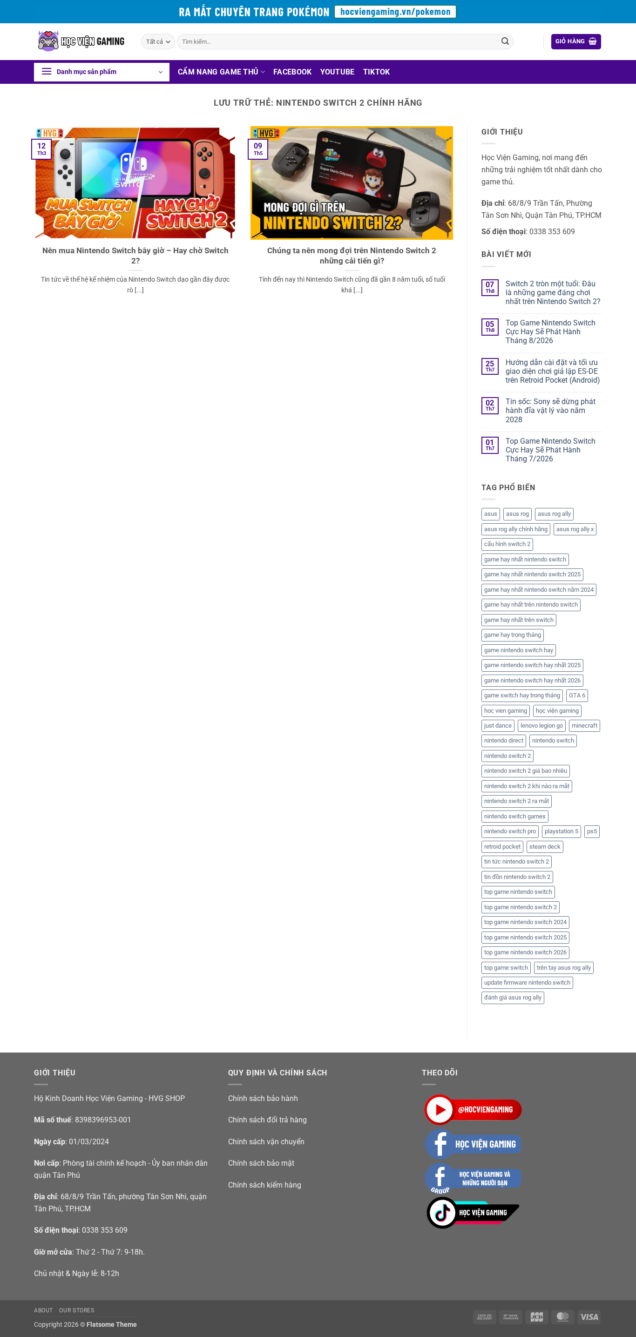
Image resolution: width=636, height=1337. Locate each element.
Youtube (337, 72)
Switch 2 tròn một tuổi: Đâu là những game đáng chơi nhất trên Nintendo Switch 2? (553, 292)
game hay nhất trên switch (519, 619)
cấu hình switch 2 (507, 543)
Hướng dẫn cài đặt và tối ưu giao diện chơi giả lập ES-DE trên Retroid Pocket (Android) (553, 371)
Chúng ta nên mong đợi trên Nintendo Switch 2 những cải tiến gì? (351, 255)
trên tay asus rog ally (564, 967)
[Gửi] (505, 42)
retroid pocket (502, 846)
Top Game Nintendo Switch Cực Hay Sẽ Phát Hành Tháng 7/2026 (550, 450)
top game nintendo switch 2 (520, 907)
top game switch (506, 967)
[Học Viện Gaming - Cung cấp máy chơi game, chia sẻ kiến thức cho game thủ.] (80, 42)
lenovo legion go (542, 725)
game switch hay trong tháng (522, 695)
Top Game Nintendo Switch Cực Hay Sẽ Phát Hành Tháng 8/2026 (550, 331)
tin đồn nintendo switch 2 (517, 876)
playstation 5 (561, 831)
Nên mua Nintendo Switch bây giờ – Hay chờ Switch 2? (135, 255)
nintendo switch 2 (507, 755)
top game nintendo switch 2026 (525, 952)
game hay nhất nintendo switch (525, 559)
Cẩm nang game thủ (218, 72)
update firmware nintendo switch (527, 982)
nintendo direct (503, 740)
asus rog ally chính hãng (516, 529)
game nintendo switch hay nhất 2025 (532, 665)
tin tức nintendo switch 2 (516, 861)
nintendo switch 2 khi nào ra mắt (526, 786)
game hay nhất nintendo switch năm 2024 (539, 589)
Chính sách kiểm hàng (264, 1185)
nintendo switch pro (510, 831)
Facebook (292, 72)
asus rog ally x (575, 529)
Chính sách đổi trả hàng (267, 1119)
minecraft (584, 725)
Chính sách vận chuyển (266, 1141)
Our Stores (76, 1310)
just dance (498, 725)
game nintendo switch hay (518, 650)
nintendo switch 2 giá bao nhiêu (525, 770)
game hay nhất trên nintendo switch (531, 604)
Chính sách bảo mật (261, 1163)
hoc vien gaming (505, 710)
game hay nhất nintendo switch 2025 (532, 574)
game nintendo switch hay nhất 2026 (532, 680)
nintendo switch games (515, 816)
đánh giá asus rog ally (512, 997)
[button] (576, 41)
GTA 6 (577, 695)
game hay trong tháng (512, 634)
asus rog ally (554, 513)
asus (490, 513)
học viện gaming (557, 710)
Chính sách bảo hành (263, 1098)
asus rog (517, 513)
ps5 (592, 831)
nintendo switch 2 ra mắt (516, 800)
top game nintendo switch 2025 (525, 937)
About (43, 1310)
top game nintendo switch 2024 (525, 921)
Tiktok (376, 72)
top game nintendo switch (518, 891)
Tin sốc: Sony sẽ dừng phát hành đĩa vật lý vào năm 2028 (550, 410)
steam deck (545, 846)
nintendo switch (553, 740)
